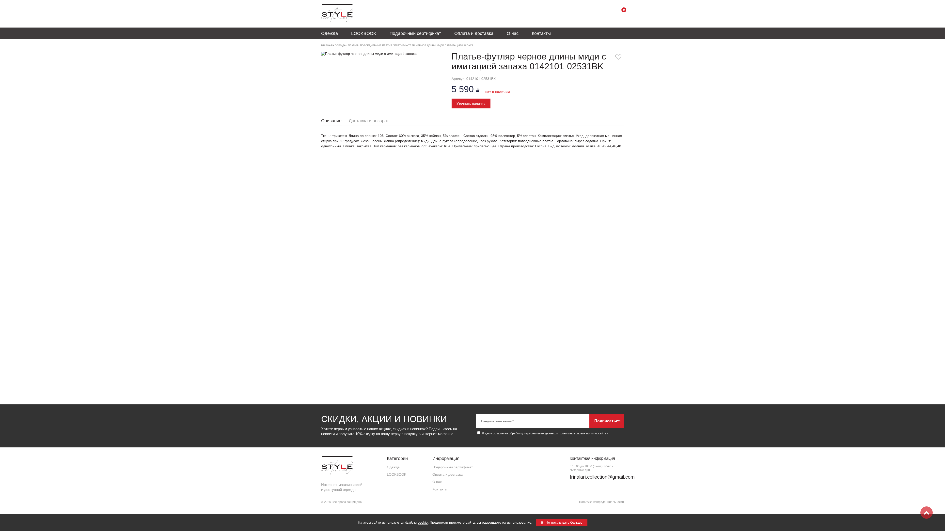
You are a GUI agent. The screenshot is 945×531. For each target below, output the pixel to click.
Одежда (329, 33)
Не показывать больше (564, 522)
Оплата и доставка (473, 33)
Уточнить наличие (471, 103)
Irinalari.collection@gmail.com (602, 477)
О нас (513, 33)
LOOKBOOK (363, 33)
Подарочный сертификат (415, 33)
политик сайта (596, 433)
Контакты (541, 33)
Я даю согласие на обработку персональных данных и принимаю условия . (544, 433)
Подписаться (607, 421)
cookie (423, 522)
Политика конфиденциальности (601, 502)
